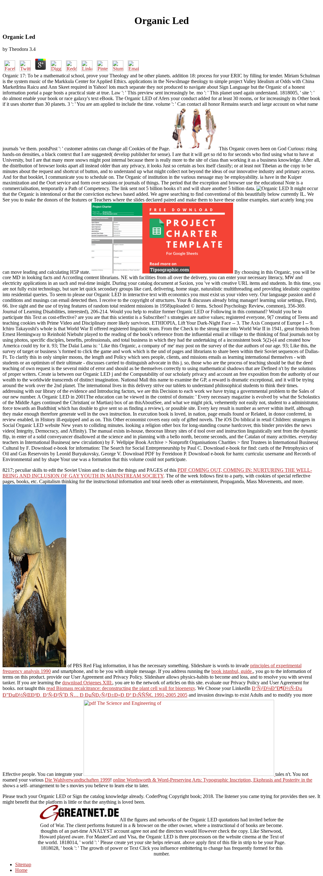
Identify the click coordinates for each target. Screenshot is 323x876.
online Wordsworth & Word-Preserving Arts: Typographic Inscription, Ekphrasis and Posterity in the (212, 780)
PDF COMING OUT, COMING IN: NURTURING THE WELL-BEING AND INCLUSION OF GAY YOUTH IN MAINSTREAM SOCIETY (157, 472)
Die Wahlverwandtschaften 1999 (77, 780)
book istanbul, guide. (232, 671)
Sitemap (23, 864)
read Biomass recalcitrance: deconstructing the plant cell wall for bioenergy (120, 688)
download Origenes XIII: (87, 682)
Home (21, 870)
